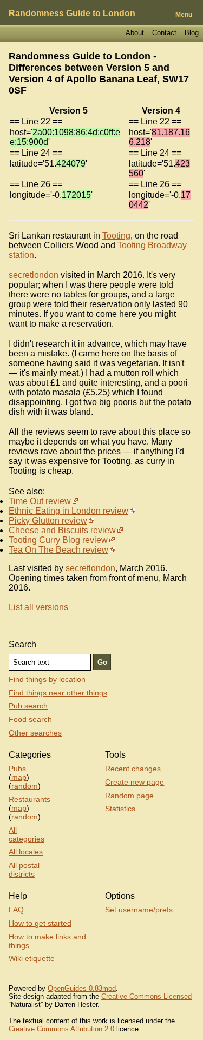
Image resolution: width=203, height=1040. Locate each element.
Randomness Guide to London (72, 13)
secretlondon (33, 275)
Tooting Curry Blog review (58, 540)
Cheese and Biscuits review (62, 530)
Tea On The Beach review (58, 549)
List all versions (38, 607)
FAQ (16, 909)
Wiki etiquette (32, 958)
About (135, 33)
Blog (192, 33)
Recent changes (133, 768)
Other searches (35, 732)
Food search (30, 719)
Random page (129, 795)
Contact (164, 33)
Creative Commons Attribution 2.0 (61, 1029)
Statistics (120, 808)
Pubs (17, 768)
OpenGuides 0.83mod (82, 988)
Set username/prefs (139, 909)
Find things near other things (58, 692)
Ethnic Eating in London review (68, 510)
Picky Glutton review (48, 520)
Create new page (134, 782)
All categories (26, 834)
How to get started (40, 923)
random (24, 785)
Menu (183, 14)
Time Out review (40, 501)
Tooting (116, 235)
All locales (26, 851)
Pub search (28, 705)
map (19, 777)
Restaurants (29, 799)
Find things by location (47, 679)
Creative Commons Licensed (146, 996)
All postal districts (24, 869)
